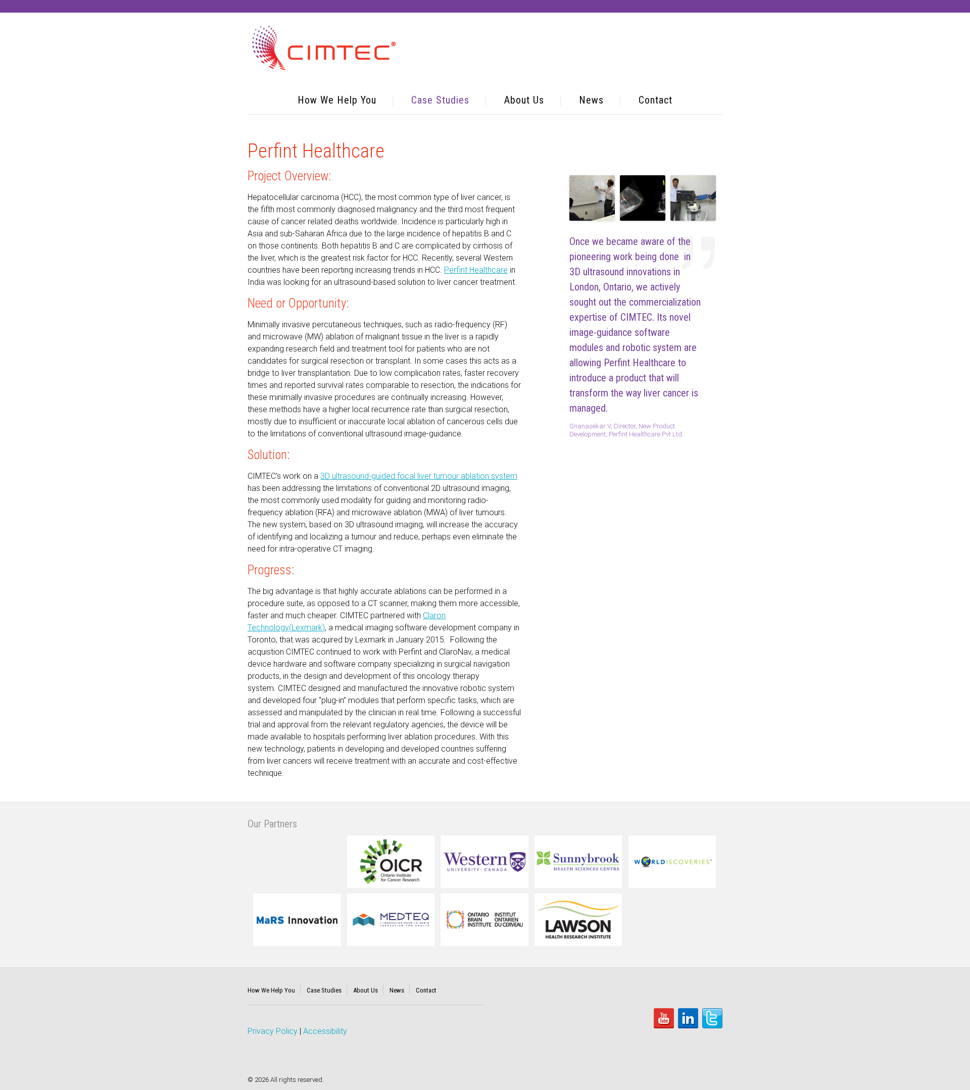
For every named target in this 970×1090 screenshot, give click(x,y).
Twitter (712, 1018)
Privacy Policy (273, 1031)
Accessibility (325, 1031)
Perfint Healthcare (476, 270)
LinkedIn (688, 1018)
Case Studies (440, 100)
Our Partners (272, 824)
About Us (524, 100)
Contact (655, 100)
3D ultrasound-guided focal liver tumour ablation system (418, 476)
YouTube (664, 1018)
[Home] (324, 49)
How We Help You (337, 100)
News (591, 100)
